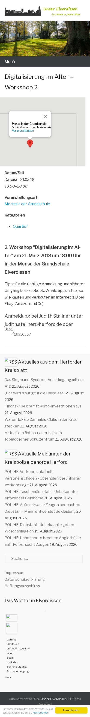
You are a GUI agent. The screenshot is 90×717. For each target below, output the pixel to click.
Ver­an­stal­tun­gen (23, 130)
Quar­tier (20, 226)
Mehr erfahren (41, 712)
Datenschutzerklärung (25, 579)
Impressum (14, 573)
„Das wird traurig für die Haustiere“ (35, 393)
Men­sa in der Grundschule (27, 204)
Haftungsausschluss (22, 586)
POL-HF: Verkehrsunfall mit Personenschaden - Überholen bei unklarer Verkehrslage (43, 478)
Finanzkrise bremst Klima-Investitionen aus (43, 406)
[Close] (45, 116)
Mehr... (9, 677)
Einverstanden (71, 710)
